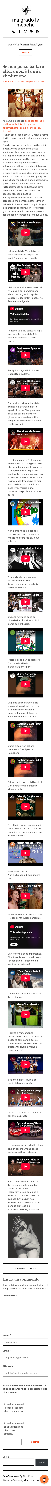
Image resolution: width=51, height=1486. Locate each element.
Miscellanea (39, 82)
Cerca (6, 1456)
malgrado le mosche (25, 22)
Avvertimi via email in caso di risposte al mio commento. (14, 1408)
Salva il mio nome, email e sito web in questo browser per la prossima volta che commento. (25, 1389)
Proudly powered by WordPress (18, 1476)
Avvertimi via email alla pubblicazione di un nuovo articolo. (14, 1428)
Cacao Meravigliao (25, 82)
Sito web (8, 1366)
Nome (7, 1335)
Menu (24, 52)
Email (7, 1350)
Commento (10, 1295)
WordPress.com (31, 1480)
